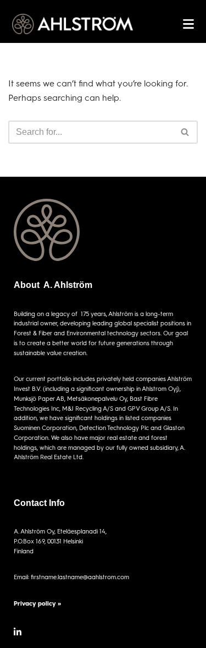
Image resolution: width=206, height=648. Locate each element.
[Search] (185, 132)
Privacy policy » (37, 603)
